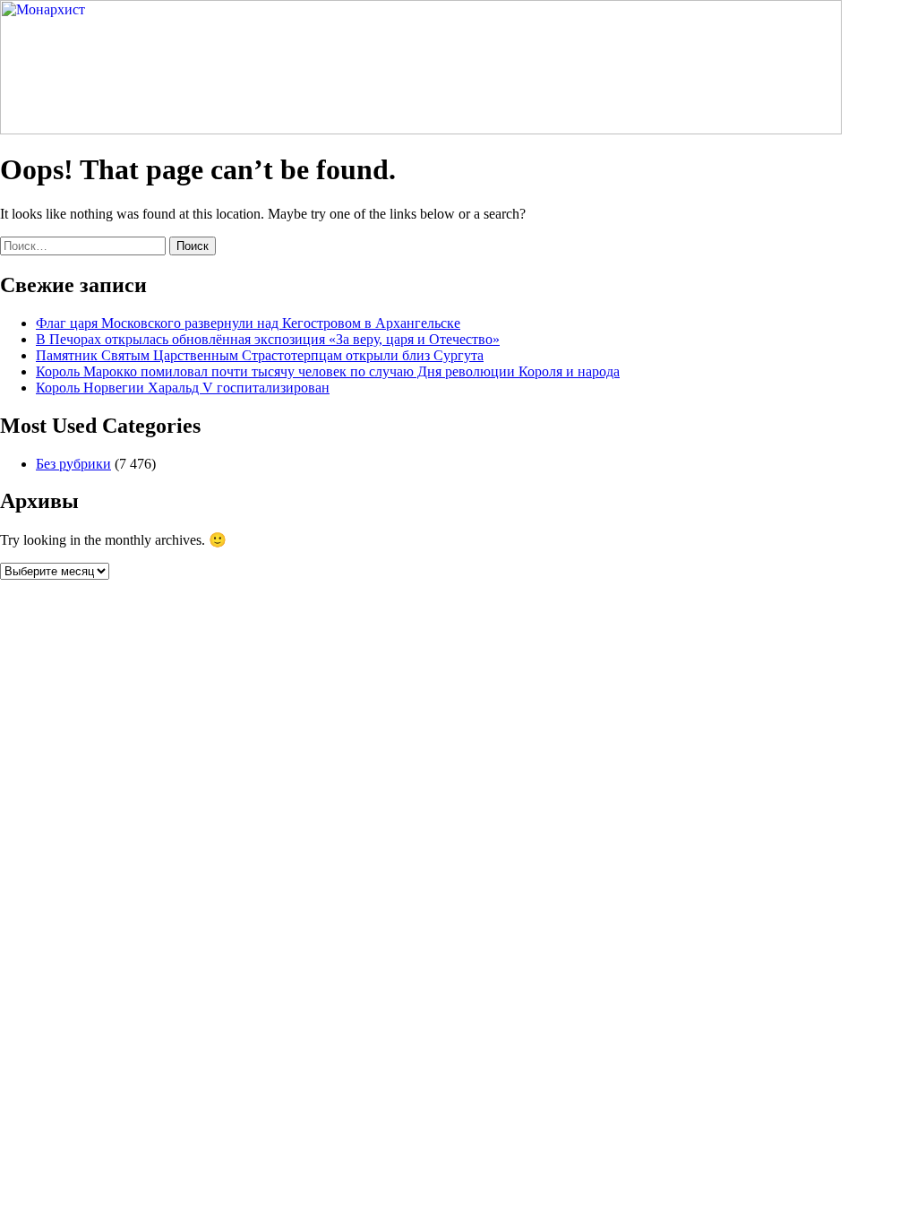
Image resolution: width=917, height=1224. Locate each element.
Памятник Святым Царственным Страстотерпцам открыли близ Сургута (260, 355)
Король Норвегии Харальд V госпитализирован (183, 387)
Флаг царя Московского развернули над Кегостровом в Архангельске (248, 323)
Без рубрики (73, 463)
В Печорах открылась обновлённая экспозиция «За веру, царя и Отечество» (268, 339)
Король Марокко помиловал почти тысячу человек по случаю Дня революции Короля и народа (328, 371)
